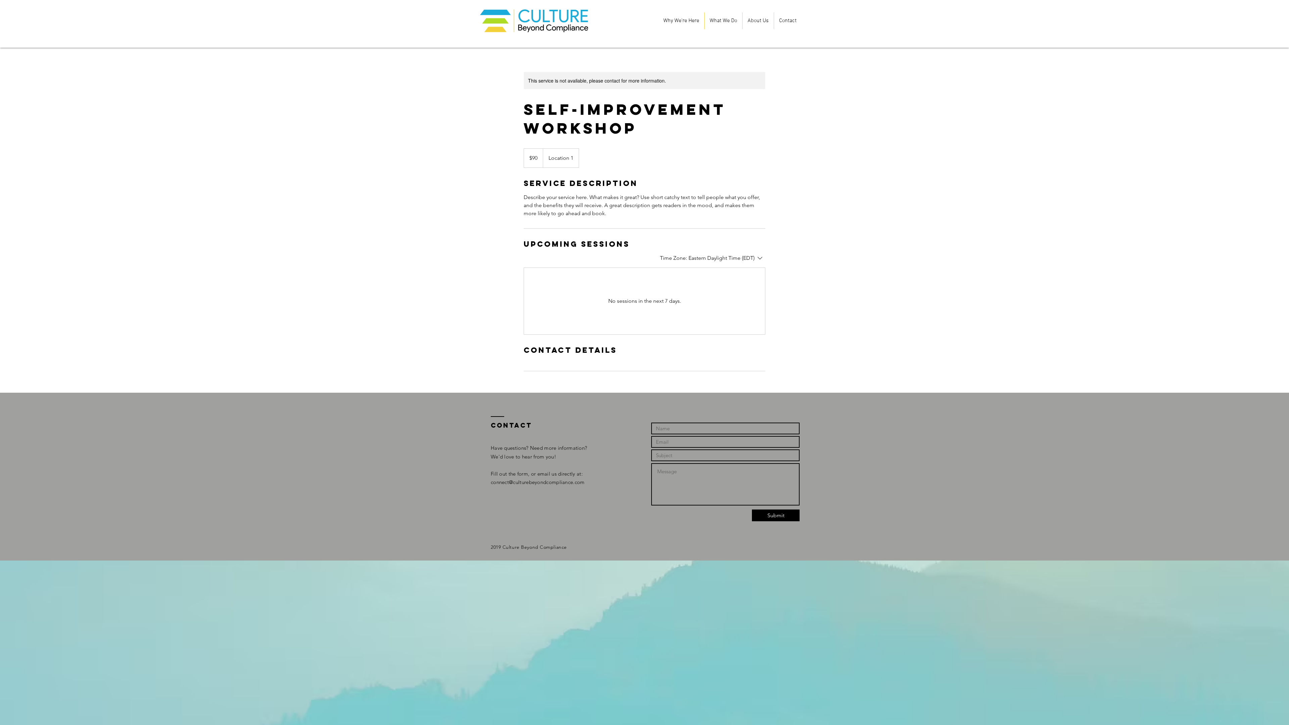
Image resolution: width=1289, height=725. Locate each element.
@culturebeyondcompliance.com (546, 482)
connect (500, 482)
